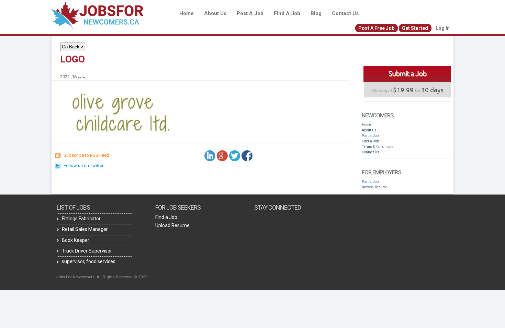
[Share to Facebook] (247, 155)
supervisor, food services (88, 261)
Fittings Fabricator (81, 218)
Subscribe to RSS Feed (86, 155)
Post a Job (250, 13)
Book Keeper (75, 240)
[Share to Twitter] (234, 155)
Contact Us (345, 13)
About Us (215, 13)
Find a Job (287, 13)
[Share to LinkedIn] (209, 155)
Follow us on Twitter (83, 165)
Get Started (415, 28)
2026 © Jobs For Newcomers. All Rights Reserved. (101, 276)
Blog (316, 13)
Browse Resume (375, 187)
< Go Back (72, 46)
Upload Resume (172, 225)
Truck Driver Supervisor (87, 251)
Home (186, 13)
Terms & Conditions (377, 146)
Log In (443, 28)
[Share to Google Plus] (222, 155)
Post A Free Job (376, 28)
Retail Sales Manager (85, 229)
